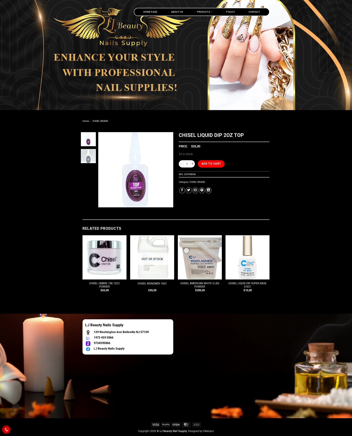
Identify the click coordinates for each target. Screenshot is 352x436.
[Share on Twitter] (189, 190)
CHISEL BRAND (100, 121)
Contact (254, 11)
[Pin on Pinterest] (202, 190)
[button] (103, 202)
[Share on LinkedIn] (209, 190)
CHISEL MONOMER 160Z (152, 283)
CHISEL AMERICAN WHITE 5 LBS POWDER (199, 285)
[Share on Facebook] (182, 190)
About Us (177, 11)
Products (203, 11)
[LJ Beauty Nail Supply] (105, 12)
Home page (150, 11)
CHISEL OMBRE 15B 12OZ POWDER (104, 285)
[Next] (167, 169)
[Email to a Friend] (195, 190)
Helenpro (208, 431)
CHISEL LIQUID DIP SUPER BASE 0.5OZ (247, 285)
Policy (230, 11)
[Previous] (104, 169)
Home (85, 121)
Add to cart (211, 163)
